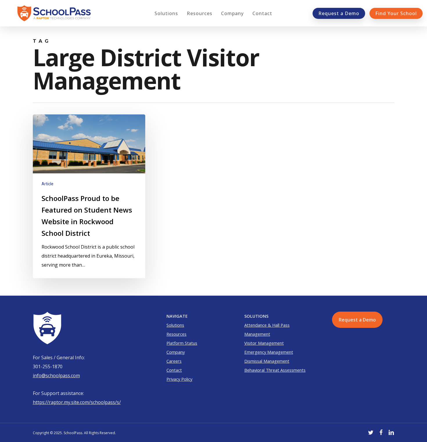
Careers (174, 361)
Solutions (175, 325)
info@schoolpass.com (56, 375)
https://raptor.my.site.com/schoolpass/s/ (77, 402)
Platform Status (181, 343)
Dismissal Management (266, 361)
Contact (174, 370)
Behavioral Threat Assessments (275, 370)
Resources (176, 334)
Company (175, 352)
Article (47, 184)
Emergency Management (268, 352)
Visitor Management (264, 343)
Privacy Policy (179, 379)
